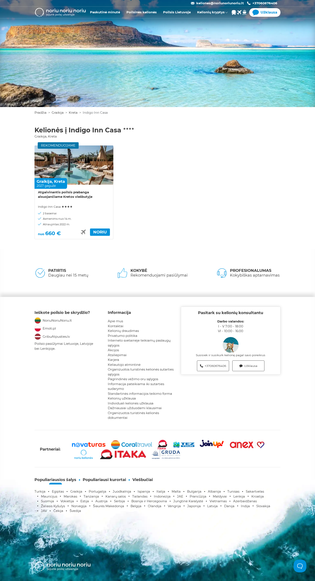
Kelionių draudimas (123, 331)
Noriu (100, 232)
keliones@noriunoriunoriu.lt (220, 3)
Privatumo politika (122, 336)
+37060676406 (264, 3)
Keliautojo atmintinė (124, 365)
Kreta (73, 112)
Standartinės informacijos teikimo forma (140, 394)
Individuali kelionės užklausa (130, 403)
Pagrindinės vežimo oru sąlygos (133, 379)
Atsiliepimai (117, 355)
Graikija (58, 112)
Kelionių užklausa (122, 398)
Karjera (113, 360)
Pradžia (40, 112)
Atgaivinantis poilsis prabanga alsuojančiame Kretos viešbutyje (65, 194)
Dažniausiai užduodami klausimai (135, 408)
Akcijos (113, 350)
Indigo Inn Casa (55, 206)
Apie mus (115, 321)
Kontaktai (115, 326)
